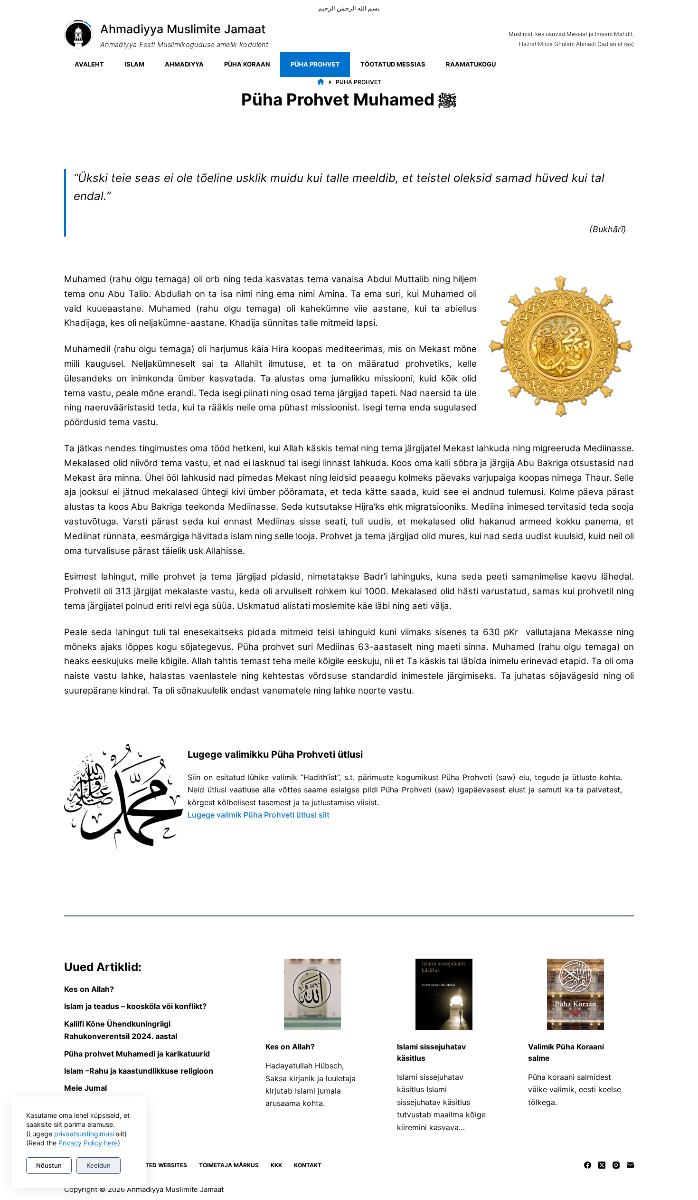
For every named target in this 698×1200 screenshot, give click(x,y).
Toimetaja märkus (229, 1165)
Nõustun (49, 1165)
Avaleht (89, 64)
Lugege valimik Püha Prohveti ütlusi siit (259, 814)
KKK (276, 1165)
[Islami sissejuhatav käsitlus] (443, 994)
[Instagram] (616, 1165)
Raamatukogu (471, 64)
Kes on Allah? (89, 989)
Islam (134, 64)
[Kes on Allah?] (312, 994)
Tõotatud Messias (392, 64)
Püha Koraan (247, 64)
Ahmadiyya (184, 64)
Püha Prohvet (315, 64)
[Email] (630, 1165)
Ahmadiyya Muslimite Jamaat (182, 29)
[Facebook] (587, 1165)
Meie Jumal (85, 1088)
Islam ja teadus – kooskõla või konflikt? (135, 1006)
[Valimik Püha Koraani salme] (575, 994)
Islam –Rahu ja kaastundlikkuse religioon (138, 1071)
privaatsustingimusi (85, 1134)
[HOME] (320, 82)
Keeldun (98, 1165)
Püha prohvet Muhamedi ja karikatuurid (137, 1053)
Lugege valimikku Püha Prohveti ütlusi (275, 754)
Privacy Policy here (88, 1143)
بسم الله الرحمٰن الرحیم (349, 8)
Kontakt (307, 1165)
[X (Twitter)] (601, 1165)
